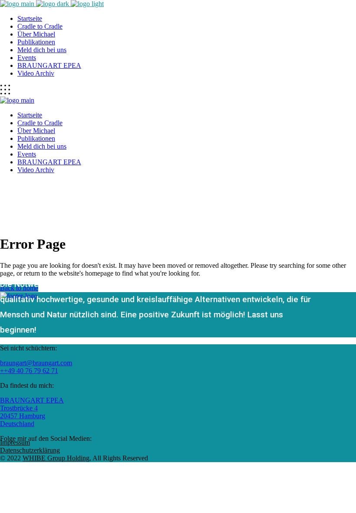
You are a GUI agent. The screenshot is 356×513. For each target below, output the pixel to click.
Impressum (15, 442)
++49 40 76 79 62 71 (29, 370)
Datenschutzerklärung (30, 450)
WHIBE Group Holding (56, 458)
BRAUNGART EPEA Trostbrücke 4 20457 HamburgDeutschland (32, 411)
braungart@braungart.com (36, 362)
